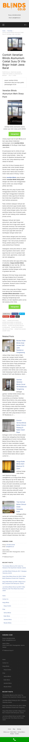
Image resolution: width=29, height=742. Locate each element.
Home (3, 595)
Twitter (22, 313)
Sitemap (19, 729)
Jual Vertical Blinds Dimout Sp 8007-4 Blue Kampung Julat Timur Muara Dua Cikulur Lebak (13, 588)
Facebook (15, 313)
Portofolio (6, 72)
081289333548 (16, 15)
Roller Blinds (7, 616)
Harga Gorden (7, 606)
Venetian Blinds (16, 72)
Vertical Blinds (7, 612)
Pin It (13, 316)
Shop (3, 609)
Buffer (17, 316)
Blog (14, 729)
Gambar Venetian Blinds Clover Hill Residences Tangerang (21, 384)
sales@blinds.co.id (11, 640)
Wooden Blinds (7, 623)
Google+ (6, 316)
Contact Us (5, 599)
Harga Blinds (5, 602)
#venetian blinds (13, 320)
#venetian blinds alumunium (11, 322)
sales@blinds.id (16, 17)
